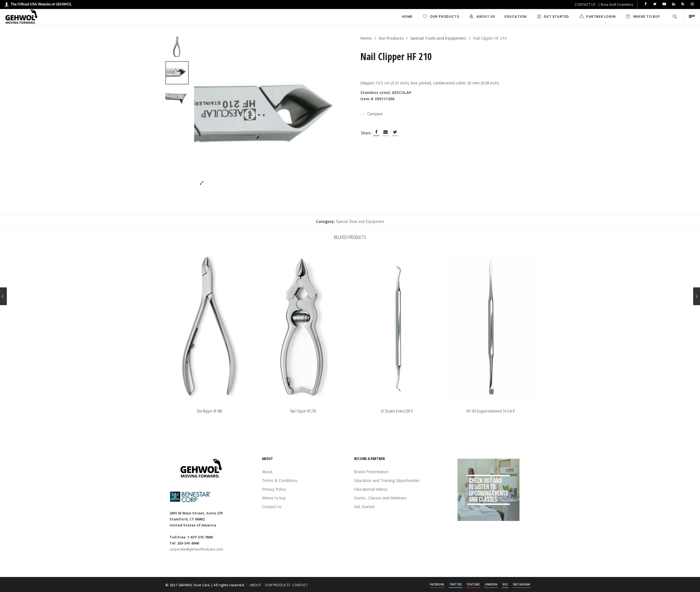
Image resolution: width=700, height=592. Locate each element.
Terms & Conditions (280, 480)
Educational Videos (370, 489)
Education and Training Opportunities (387, 480)
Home (366, 38)
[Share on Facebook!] (376, 132)
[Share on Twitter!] (395, 132)
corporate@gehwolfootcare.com (196, 549)
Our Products (391, 38)
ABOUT (255, 585)
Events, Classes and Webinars (380, 497)
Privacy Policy (274, 489)
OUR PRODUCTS (277, 585)
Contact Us (272, 506)
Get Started (364, 506)
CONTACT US (585, 4)
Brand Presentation (371, 471)
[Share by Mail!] (386, 132)
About (267, 471)
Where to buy (274, 497)
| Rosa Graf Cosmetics (615, 4)
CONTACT (300, 585)
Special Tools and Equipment (438, 38)
